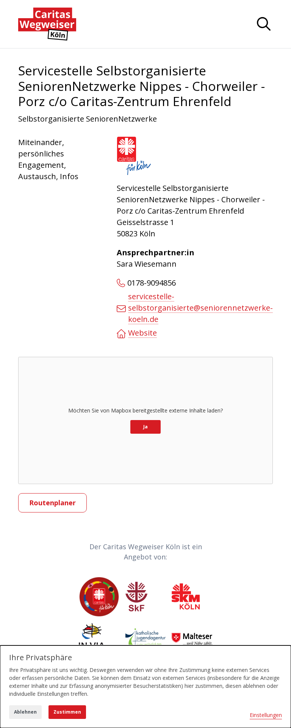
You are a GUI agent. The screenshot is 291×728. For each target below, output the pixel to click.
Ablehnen (25, 712)
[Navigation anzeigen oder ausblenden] (264, 24)
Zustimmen (67, 712)
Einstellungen (266, 715)
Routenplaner (52, 502)
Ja (145, 426)
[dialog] (145, 686)
